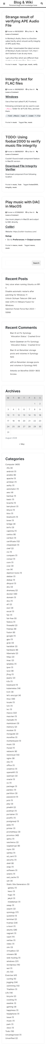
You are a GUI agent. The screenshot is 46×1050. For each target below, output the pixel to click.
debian (10, 576)
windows (11, 961)
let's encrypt (12, 695)
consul (9, 559)
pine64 (10, 807)
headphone (12, 1014)
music (15, 64)
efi (8, 604)
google (10, 636)
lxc (8, 709)
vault (9, 937)
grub (9, 643)
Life (7, 993)
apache (10, 478)
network (10, 751)
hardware (11, 650)
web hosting (12, 958)
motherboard (12, 741)
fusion (9, 632)
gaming (10, 1007)
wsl (8, 968)
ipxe (8, 667)
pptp (9, 825)
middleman (13, 902)
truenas (10, 923)
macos (15, 245)
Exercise (9, 975)
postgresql (11, 821)
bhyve (9, 510)
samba (10, 853)
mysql (9, 748)
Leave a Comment (12, 34)
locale (9, 702)
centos (10, 534)
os (8, 783)
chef (8, 548)
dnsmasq (11, 590)
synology (11, 912)
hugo (10, 895)
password (11, 797)
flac (25, 122)
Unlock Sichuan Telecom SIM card (20, 298)
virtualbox (11, 951)
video (9, 944)
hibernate (11, 653)
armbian (10, 482)
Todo (19, 184)
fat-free (10, 618)
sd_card (10, 856)
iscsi (8, 671)
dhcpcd (10, 583)
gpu (8, 639)
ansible (10, 475)
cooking (10, 1000)
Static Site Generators (16, 884)
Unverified (10, 1038)
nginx (9, 758)
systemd (10, 916)
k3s (8, 681)
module (10, 730)
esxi (8, 608)
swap (9, 905)
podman (10, 811)
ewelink (10, 1003)
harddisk (10, 646)
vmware (10, 954)
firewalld (10, 625)
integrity (8, 187)
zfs (8, 972)
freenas (10, 629)
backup (10, 496)
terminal (10, 919)
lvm (8, 706)
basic (9, 499)
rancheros (11, 842)
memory (10, 727)
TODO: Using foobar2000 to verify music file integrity (23, 141)
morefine (11, 737)
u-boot (10, 926)
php (8, 804)
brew (9, 520)
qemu (9, 839)
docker (10, 594)
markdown (11, 723)
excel (9, 611)
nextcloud (11, 755)
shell (9, 863)
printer (10, 828)
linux (9, 699)
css (8, 569)
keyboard (11, 685)
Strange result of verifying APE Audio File (22, 21)
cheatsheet (11, 545)
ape (25, 64)
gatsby (11, 888)
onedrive (10, 769)
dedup (9, 580)
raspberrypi (12, 846)
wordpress (11, 965)
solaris (9, 874)
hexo (10, 891)
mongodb (11, 734)
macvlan (10, 716)
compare (11, 555)
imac (9, 660)
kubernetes (12, 688)
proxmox (11, 835)
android (10, 471)
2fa (8, 468)
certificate (11, 541)
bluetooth (11, 517)
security (10, 860)
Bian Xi (31, 31)
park (9, 1024)
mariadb (10, 720)
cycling (10, 979)
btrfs (9, 527)
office (9, 765)
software (11, 870)
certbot (10, 538)
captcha (10, 531)
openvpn (10, 776)
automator (11, 489)
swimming (11, 986)
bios (8, 513)
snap (9, 867)
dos (8, 601)
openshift (11, 772)
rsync (9, 849)
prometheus (12, 832)
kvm (8, 692)
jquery (9, 678)
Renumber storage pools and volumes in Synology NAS (24, 353)
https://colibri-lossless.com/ (24, 231)
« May (22, 444)
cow (8, 566)
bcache (10, 503)
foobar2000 (33, 184)
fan (8, 615)
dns (8, 587)
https (9, 657)
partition (10, 793)
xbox (9, 1028)
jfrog (9, 674)
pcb (8, 800)
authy (9, 485)
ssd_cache (11, 877)
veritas (10, 940)
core (9, 562)
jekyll (10, 898)
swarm (10, 909)
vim (8, 947)
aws (8, 492)
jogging (10, 982)
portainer (11, 814)
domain (10, 597)
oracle (9, 779)
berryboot (11, 506)
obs (8, 762)
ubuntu (10, 930)
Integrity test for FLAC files (19, 81)
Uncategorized (12, 1035)
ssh (8, 881)
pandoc (10, 790)
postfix (10, 818)
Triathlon (10, 989)
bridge (9, 524)
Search (36, 263)
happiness (11, 1010)
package (10, 786)
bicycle (10, 996)
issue (9, 1017)
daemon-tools (13, 573)
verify (35, 64)
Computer (9, 464)
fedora (10, 622)
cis (8, 552)
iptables (10, 664)
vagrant (10, 933)
